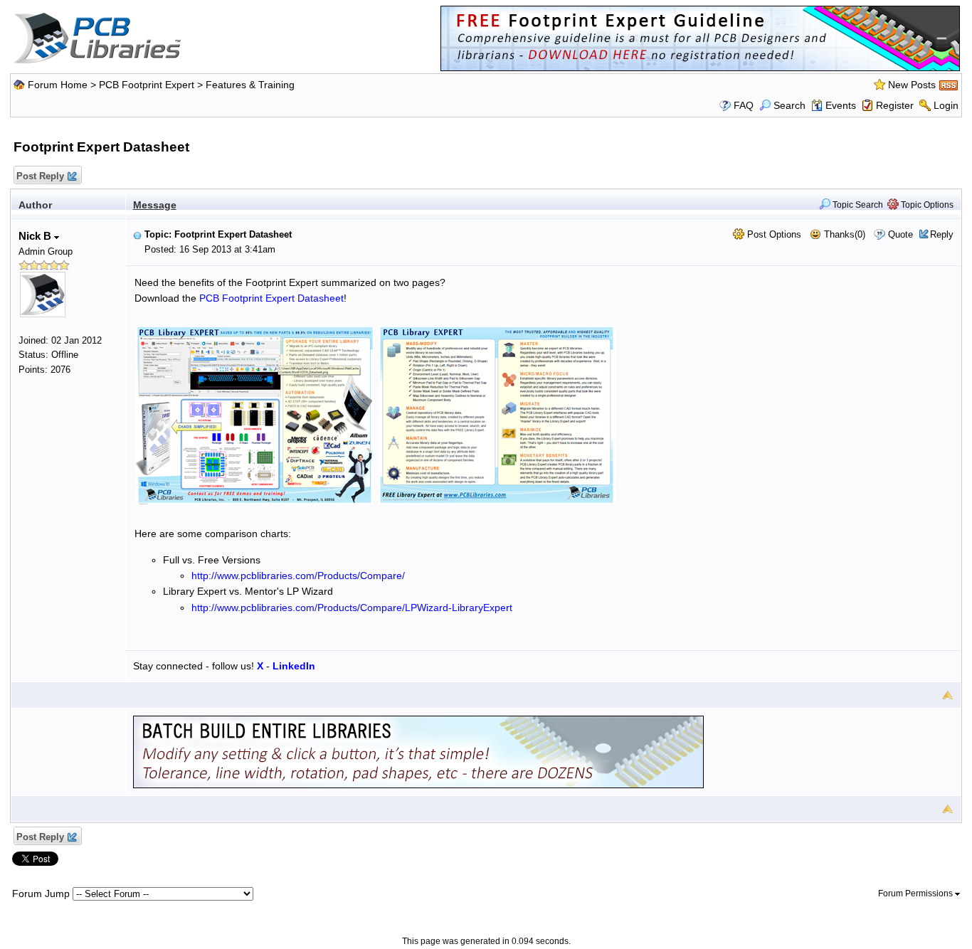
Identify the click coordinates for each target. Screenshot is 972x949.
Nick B (36, 236)
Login (946, 105)
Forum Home (58, 84)
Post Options (772, 234)
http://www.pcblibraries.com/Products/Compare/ (298, 575)
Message (154, 205)
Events (840, 105)
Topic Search (856, 205)
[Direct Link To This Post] (137, 234)
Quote (900, 234)
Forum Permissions (916, 893)
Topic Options (926, 205)
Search (789, 105)
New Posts (912, 84)
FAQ (744, 105)
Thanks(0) (843, 234)
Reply (941, 234)
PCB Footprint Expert (146, 84)
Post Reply (40, 176)
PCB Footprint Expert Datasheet (271, 298)
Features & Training (250, 84)
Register (895, 105)
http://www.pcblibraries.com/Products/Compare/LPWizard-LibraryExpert (351, 607)
